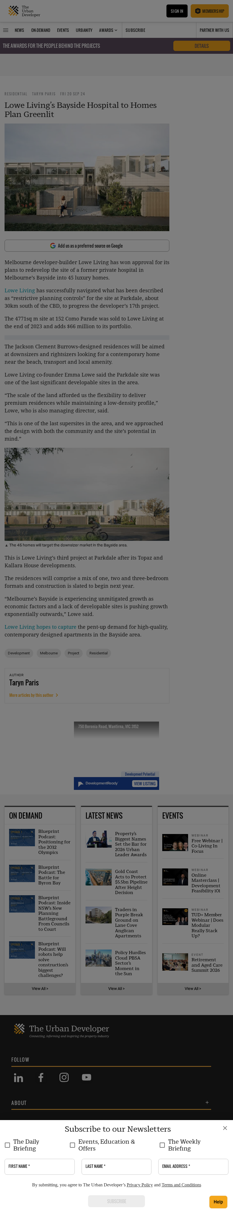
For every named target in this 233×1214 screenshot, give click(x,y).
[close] (225, 1128)
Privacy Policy (140, 1184)
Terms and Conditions (181, 1184)
